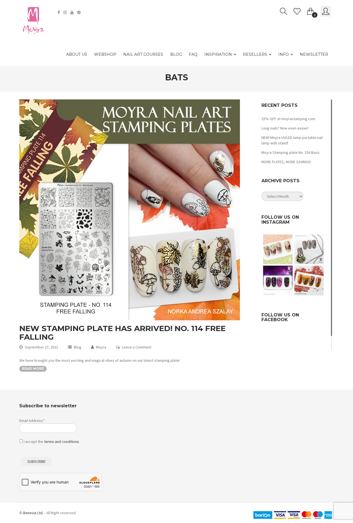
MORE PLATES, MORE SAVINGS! (286, 161)
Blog (176, 54)
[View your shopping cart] (310, 10)
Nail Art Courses (143, 54)
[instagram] (65, 12)
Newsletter (314, 54)
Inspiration (218, 54)
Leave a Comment (136, 347)
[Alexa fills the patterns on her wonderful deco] (309, 249)
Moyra (101, 347)
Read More (33, 368)
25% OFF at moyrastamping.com (288, 118)
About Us (76, 54)
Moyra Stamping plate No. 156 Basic (290, 152)
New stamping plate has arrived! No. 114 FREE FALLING (122, 333)
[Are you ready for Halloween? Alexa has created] (278, 249)
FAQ (193, 54)
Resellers (255, 54)
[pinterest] (79, 12)
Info (283, 54)
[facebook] (59, 12)
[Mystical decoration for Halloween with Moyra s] (278, 280)
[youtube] (72, 12)
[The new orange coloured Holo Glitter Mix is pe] (309, 280)
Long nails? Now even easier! (285, 128)
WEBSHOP (105, 54)
